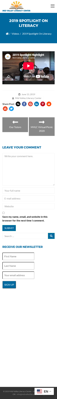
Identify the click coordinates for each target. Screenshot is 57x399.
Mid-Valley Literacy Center (28, 98)
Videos (15, 33)
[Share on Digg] (18, 104)
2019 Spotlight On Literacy (36, 33)
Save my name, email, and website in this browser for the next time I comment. (25, 218)
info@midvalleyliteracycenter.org (30, 394)
